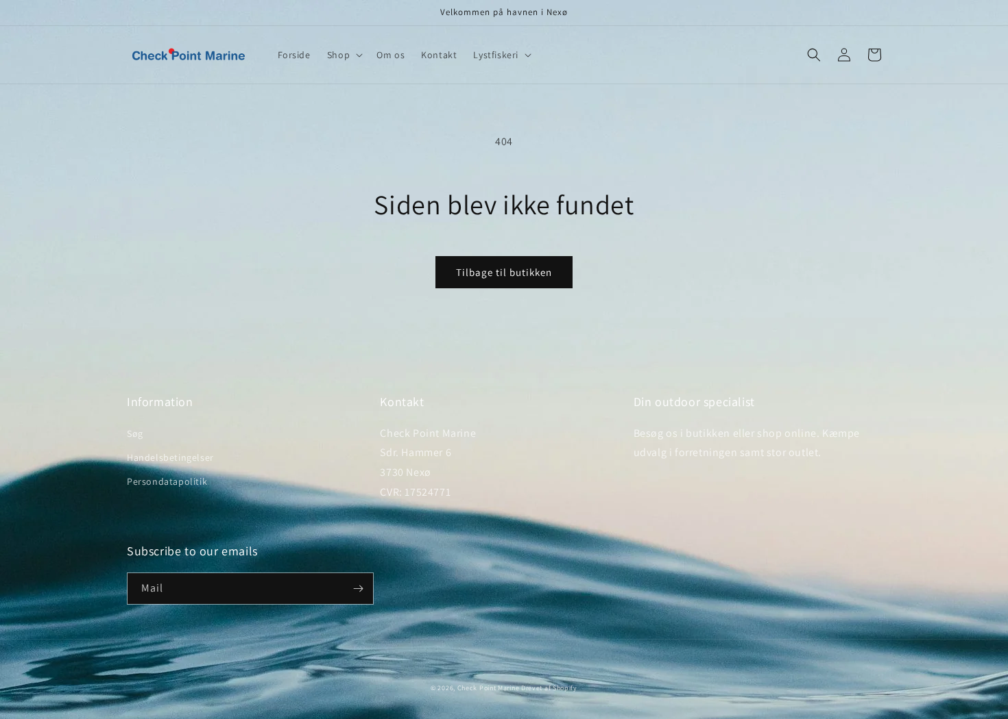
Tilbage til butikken (504, 272)
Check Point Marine (488, 687)
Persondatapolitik (167, 481)
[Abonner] (358, 588)
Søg (135, 433)
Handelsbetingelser (170, 457)
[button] (343, 54)
